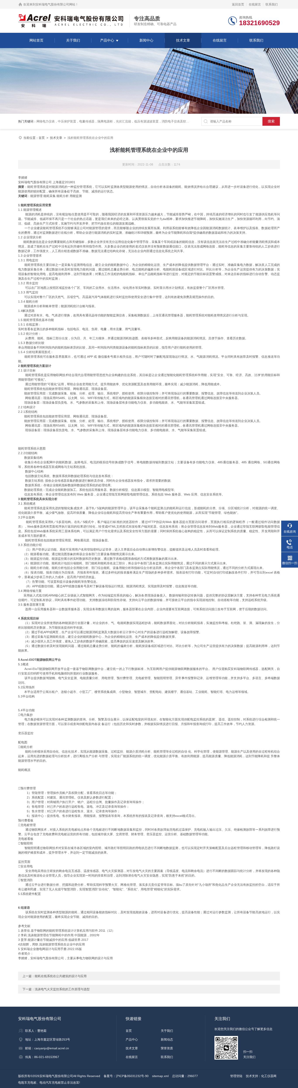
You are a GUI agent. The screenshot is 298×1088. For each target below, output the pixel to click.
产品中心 (107, 40)
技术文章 (183, 40)
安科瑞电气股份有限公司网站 (55, 4)
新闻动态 (167, 1039)
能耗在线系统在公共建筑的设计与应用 (61, 976)
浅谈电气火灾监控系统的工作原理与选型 (62, 989)
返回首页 (238, 4)
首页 (42, 137)
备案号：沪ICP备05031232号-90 (126, 1076)
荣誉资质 (167, 1048)
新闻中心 (146, 40)
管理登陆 (236, 1076)
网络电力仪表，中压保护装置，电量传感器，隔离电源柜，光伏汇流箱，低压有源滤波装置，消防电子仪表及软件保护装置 (118, 121)
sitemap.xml (160, 1076)
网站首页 (36, 40)
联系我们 (271, 4)
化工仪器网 (268, 1076)
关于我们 (73, 40)
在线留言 (255, 4)
